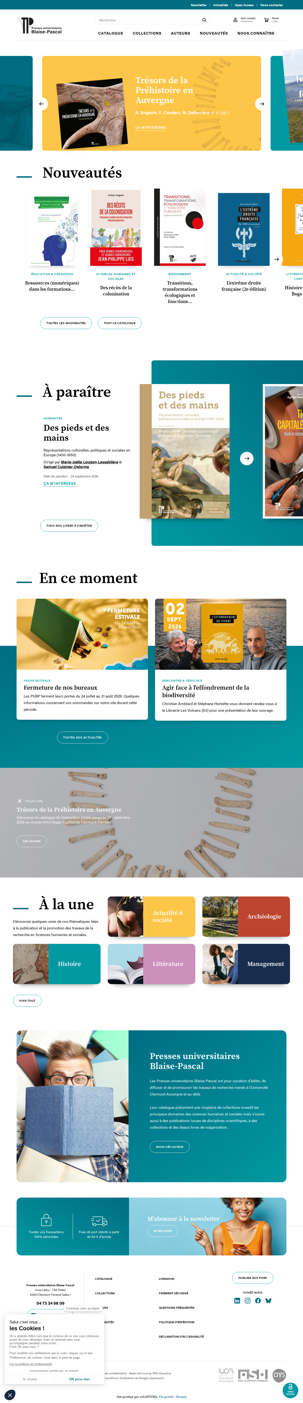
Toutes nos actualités (82, 737)
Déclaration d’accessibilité (181, 1336)
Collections (105, 1293)
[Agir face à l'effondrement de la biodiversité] (220, 634)
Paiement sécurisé (173, 1293)
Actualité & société (244, 274)
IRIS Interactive (161, 1373)
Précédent (41, 103)
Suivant (261, 103)
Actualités (220, 5)
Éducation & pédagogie (52, 274)
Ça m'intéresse (60, 483)
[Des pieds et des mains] (185, 451)
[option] (151, 103)
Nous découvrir (169, 1147)
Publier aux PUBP (252, 1278)
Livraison (166, 1279)
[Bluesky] (268, 1300)
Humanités (53, 418)
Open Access (244, 5)
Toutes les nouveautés (66, 323)
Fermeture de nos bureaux (60, 688)
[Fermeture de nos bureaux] (82, 634)
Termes (181, 1396)
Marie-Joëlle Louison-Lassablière (89, 462)
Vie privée (166, 1396)
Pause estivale (37, 680)
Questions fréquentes (177, 1307)
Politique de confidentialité (109, 1373)
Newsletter (199, 5)
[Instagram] (248, 1300)
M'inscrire (163, 1231)
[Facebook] (258, 1300)
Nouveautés (104, 1322)
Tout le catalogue (120, 323)
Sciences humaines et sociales (116, 276)
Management (180, 274)
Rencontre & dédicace (182, 680)
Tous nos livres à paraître (69, 525)
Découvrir (32, 841)
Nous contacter (271, 5)
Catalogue (103, 1279)
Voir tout (27, 1000)
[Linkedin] (237, 1300)
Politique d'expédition (176, 1322)
